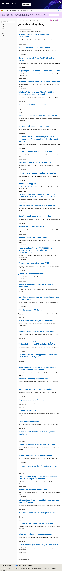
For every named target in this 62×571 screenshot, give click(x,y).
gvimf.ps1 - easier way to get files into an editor (38, 466)
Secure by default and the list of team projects (37, 331)
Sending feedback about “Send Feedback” (35, 47)
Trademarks (53, 568)
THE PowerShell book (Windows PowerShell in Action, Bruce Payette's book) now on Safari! (37, 195)
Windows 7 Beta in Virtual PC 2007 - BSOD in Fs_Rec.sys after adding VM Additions (36, 93)
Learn (20, 20)
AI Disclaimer (3, 568)
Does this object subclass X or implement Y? (36, 513)
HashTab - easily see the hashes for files (35, 216)
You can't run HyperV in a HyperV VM (34, 263)
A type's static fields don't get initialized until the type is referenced (39, 501)
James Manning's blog (33, 20)
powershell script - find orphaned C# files (35, 152)
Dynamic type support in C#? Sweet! (33, 489)
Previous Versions (11, 568)
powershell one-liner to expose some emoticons (38, 115)
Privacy (27, 568)
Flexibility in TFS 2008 (27, 410)
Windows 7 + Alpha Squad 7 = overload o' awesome (39, 81)
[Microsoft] (2, 10)
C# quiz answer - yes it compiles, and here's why (38, 545)
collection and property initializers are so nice (37, 173)
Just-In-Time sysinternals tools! (31, 274)
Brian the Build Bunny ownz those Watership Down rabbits (37, 285)
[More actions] (59, 20)
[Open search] (56, 11)
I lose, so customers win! (29, 421)
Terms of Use (46, 568)
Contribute (23, 568)
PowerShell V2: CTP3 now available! (33, 105)
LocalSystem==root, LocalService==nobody (36, 455)
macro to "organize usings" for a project (35, 162)
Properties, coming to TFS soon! (31, 400)
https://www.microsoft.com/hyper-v (27, 186)
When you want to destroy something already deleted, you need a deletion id (37, 368)
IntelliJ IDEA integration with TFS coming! (35, 389)
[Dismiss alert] (60, 2)
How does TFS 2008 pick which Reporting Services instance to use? (39, 298)
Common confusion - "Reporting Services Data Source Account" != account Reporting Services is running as (38, 139)
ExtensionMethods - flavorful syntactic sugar (37, 444)
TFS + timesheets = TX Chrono (31, 310)
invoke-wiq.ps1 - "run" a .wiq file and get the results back (37, 433)
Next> (20, 555)
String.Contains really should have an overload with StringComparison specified (38, 477)
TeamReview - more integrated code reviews (36, 320)
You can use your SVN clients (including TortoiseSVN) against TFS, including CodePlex (37, 343)
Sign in (59, 10)
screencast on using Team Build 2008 (34, 378)
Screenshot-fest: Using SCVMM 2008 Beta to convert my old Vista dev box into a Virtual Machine (35, 250)
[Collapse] (15, 19)
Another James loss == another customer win (37, 205)
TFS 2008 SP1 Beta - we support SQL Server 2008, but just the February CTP (38, 355)
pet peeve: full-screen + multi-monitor (34, 126)
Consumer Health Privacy (37, 568)
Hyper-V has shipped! (27, 184)
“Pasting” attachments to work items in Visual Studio (35, 35)
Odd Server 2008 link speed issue (32, 227)
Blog (17, 568)
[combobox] (8, 22)
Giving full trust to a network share (33, 237)
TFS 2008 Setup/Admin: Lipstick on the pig (36, 523)
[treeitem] (8, 24)
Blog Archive (25, 20)
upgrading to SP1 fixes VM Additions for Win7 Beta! (39, 71)
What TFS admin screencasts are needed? (35, 534)
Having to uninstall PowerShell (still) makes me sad (36, 59)
